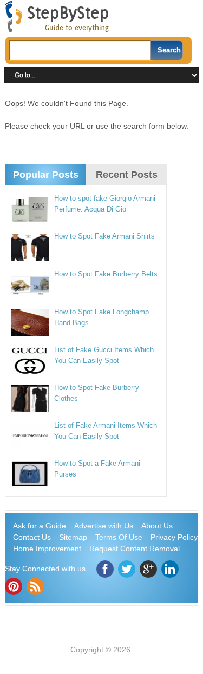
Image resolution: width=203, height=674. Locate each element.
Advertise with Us (103, 525)
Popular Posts (45, 174)
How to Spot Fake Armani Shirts (104, 236)
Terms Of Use (118, 537)
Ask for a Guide (39, 525)
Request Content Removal (134, 548)
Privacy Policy (174, 537)
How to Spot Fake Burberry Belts (106, 274)
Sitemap (73, 537)
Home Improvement (47, 548)
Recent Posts (127, 174)
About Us (157, 525)
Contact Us (32, 537)
